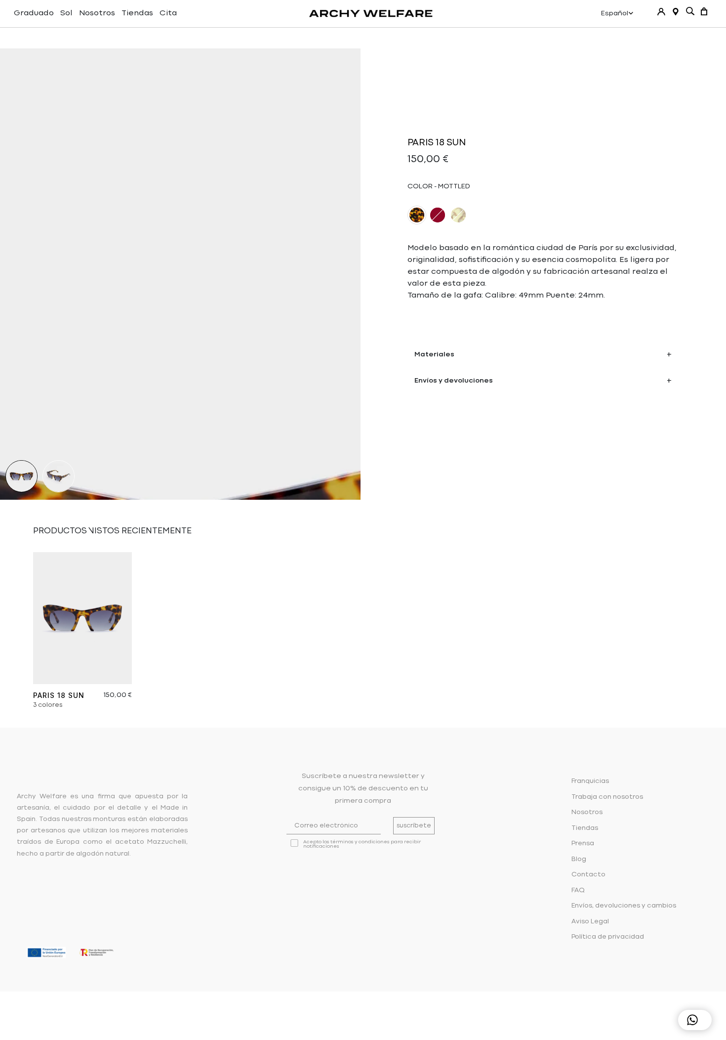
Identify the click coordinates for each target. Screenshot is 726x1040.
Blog (578, 859)
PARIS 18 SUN (58, 695)
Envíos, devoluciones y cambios (623, 906)
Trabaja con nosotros (607, 797)
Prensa (582, 843)
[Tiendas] (676, 11)
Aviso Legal (590, 921)
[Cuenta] (661, 11)
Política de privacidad (607, 937)
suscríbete (414, 825)
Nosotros (97, 13)
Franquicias (590, 781)
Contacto (588, 874)
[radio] (416, 215)
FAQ (578, 890)
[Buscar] (690, 11)
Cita (168, 13)
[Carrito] (704, 11)
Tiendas (137, 13)
